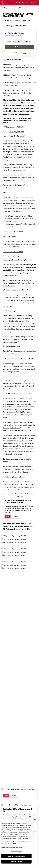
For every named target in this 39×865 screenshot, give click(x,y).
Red (11, 428)
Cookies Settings (16, 851)
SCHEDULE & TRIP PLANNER (13, 232)
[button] (36, 2)
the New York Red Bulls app (24, 383)
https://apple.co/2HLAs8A (15, 127)
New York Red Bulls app (14, 454)
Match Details (19, 47)
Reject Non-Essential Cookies (16, 856)
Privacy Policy (12, 843)
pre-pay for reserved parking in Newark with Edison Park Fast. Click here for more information (18, 177)
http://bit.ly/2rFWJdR (16, 132)
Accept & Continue (16, 861)
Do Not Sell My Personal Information (11, 847)
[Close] (30, 821)
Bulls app (16, 428)
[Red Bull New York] (3, 2)
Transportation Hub (9, 149)
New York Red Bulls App (21, 412)
